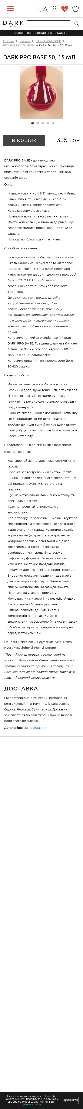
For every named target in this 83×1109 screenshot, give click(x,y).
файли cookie (32, 1104)
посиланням (38, 728)
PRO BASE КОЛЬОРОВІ (19, 45)
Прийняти (70, 1100)
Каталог (25, 41)
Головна (8, 41)
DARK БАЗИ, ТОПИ (48, 41)
